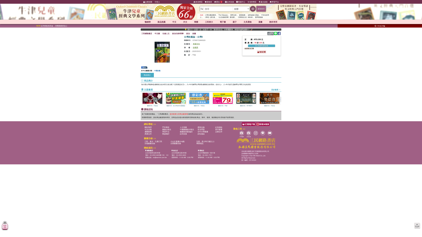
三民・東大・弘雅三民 (153, 141)
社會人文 (166, 33)
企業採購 (148, 2)
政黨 (194, 33)
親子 (235, 21)
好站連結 (201, 134)
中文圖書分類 (147, 70)
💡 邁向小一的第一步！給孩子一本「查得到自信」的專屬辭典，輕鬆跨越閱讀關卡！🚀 (209, 29)
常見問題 (201, 129)
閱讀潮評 (165, 134)
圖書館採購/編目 (186, 131)
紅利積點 (218, 127)
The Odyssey (223, 15)
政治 (188, 33)
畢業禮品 (199, 143)
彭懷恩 (195, 47)
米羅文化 (196, 44)
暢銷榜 (148, 21)
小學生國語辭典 (210, 15)
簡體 (196, 21)
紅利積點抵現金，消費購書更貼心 (51, 25)
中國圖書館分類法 (187, 129)
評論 (271, 33)
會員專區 (199, 2)
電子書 (223, 21)
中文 (174, 21)
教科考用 (273, 21)
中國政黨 (157, 70)
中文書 (157, 33)
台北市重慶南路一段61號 (206, 153)
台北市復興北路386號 (152, 153)
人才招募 (183, 127)
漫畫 (260, 21)
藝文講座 (264, 2)
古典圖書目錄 (175, 143)
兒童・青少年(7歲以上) (205, 141)
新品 (162, 21)
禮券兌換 (201, 127)
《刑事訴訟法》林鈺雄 (245, 17)
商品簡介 (147, 75)
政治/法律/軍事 (178, 33)
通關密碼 (148, 131)
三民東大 (209, 21)
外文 (185, 21)
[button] (279, 99)
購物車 (209, 2)
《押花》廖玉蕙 (209, 17)
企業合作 (218, 131)
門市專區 (165, 127)
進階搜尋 (261, 8)
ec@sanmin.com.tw (160, 157)
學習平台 (275, 2)
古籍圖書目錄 (150, 143)
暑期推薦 (242, 15)
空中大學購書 (203, 131)
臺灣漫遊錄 (259, 17)
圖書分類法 (166, 129)
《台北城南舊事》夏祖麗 (226, 17)
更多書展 (275, 90)
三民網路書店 (146, 33)
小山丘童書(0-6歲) (177, 141)
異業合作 (148, 134)
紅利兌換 (230, 2)
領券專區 (252, 2)
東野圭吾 (233, 15)
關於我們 (148, 127)
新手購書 (218, 129)
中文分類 (148, 129)
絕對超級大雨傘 (253, 15)
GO (253, 9)
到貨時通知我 (262, 46)
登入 (158, 2)
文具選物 (248, 21)
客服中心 (241, 2)
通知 (219, 2)
